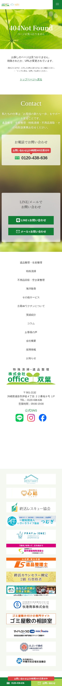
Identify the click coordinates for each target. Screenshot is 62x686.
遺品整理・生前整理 (31, 262)
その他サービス (31, 297)
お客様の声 (31, 332)
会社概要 (31, 341)
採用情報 (31, 349)
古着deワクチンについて (31, 306)
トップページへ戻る (31, 79)
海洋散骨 (31, 288)
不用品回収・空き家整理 (31, 280)
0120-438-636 (34, 158)
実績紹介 (31, 314)
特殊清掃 (31, 271)
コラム (31, 323)
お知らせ (31, 358)
